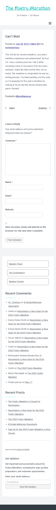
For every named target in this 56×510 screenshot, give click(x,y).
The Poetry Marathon (28, 8)
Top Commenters (17, 273)
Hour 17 (28, 382)
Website (9, 209)
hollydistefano (12, 47)
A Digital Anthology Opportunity (22, 424)
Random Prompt (16, 281)
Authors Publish (23, 449)
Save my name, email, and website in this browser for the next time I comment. (25, 229)
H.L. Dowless (14, 302)
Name (9, 182)
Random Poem (16, 264)
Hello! (12, 108)
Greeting (42, 108)
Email (8, 196)
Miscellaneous (23, 96)
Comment (11, 140)
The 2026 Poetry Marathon (29, 368)
